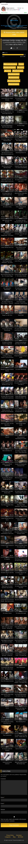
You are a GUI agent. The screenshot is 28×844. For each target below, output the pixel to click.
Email (2, 803)
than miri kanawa (14, 84)
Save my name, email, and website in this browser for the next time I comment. (13, 820)
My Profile (20, 837)
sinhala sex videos (14, 74)
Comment (3, 778)
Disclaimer (19, 835)
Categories (7, 837)
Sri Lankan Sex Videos (11, 64)
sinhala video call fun (14, 80)
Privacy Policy (10, 835)
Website (3, 809)
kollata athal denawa (10, 67)
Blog (14, 837)
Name (3, 797)
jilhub (22, 64)
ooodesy (21, 67)
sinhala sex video (18, 70)
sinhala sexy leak (14, 77)
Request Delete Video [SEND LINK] (14, 33)
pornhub (8, 70)
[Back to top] (23, 839)
